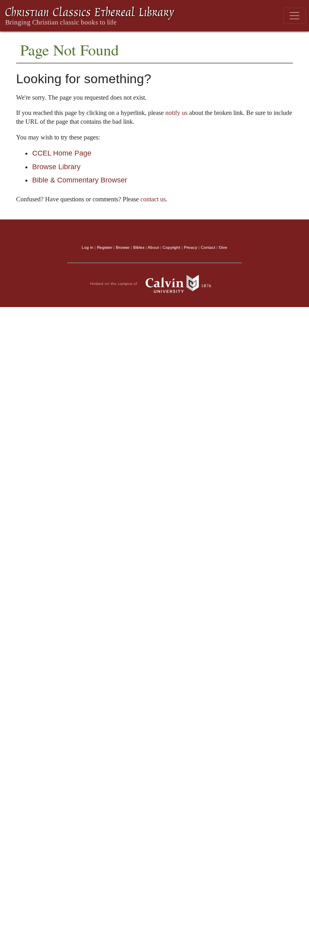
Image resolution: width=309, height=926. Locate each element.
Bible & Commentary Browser (79, 180)
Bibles (138, 247)
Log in (87, 247)
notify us (176, 112)
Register (104, 247)
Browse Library (56, 167)
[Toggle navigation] (294, 16)
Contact (208, 247)
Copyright (171, 247)
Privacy (190, 247)
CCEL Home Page (61, 153)
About (153, 247)
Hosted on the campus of (114, 283)
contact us (153, 199)
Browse (123, 247)
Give (223, 247)
